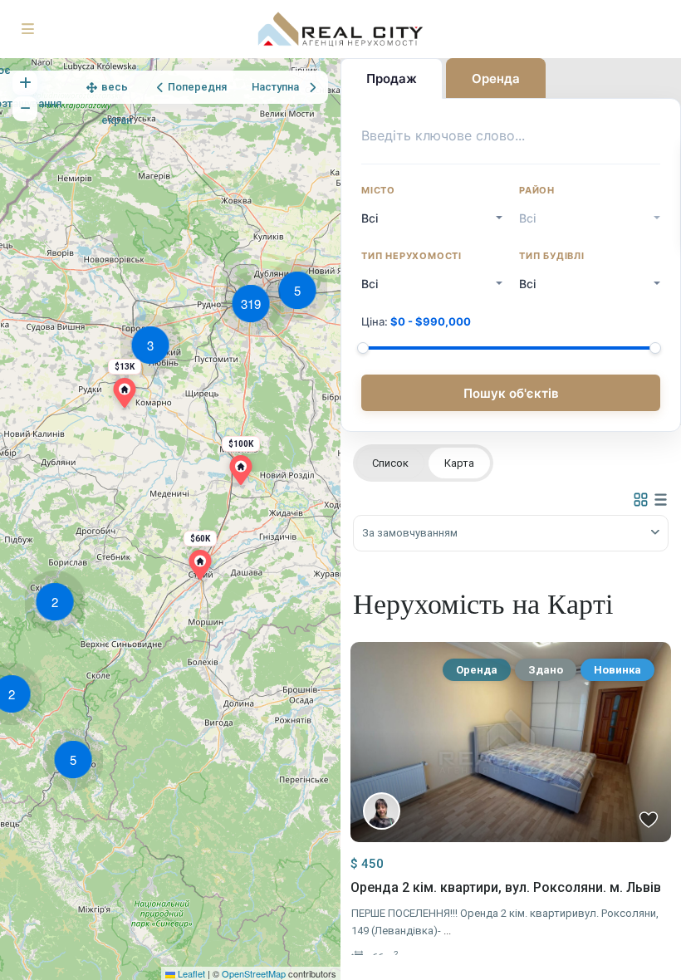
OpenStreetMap (254, 973)
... (447, 930)
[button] (77, 762)
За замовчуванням (410, 533)
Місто (378, 190)
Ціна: (416, 321)
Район (537, 190)
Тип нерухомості (411, 256)
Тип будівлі (552, 256)
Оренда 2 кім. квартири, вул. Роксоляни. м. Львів (505, 887)
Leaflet (190, 973)
